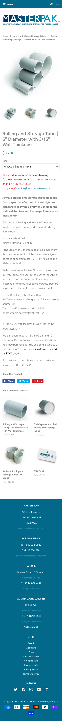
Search (31, 643)
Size (5, 160)
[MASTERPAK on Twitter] (16, 690)
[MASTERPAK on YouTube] (39, 690)
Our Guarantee (31, 656)
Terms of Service (31, 674)
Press (31, 652)
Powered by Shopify (48, 701)
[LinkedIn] (46, 690)
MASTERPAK (30, 701)
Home (5, 36)
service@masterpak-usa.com (33, 188)
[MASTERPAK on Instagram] (31, 690)
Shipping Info (31, 660)
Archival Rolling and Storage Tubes (29, 36)
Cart (57, 4)
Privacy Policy (31, 669)
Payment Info (31, 665)
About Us (31, 647)
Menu (9, 4)
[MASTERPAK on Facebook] (23, 690)
